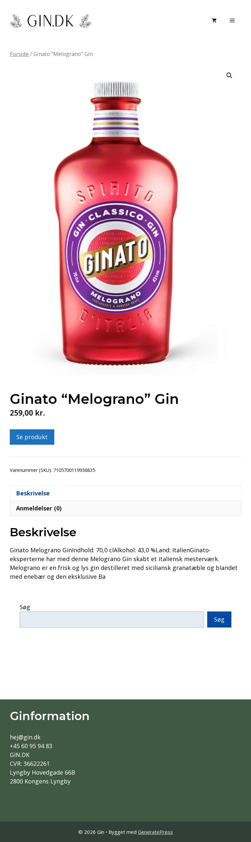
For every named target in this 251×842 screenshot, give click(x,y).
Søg (25, 607)
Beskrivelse (33, 493)
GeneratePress (155, 832)
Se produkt (32, 437)
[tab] (125, 493)
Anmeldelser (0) (38, 508)
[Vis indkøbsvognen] (214, 20)
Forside (19, 54)
